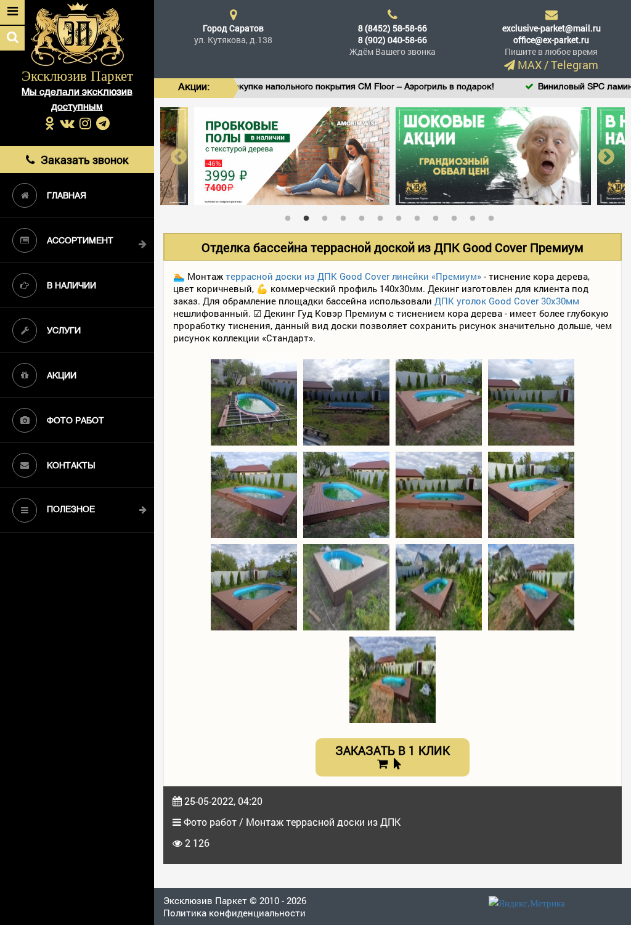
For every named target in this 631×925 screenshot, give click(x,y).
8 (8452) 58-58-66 (392, 28)
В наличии (71, 286)
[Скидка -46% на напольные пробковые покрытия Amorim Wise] (222, 155)
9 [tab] (439, 216)
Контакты (71, 466)
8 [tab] (420, 216)
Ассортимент (80, 241)
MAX (530, 64)
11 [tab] (476, 216)
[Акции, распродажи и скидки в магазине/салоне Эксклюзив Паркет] (423, 155)
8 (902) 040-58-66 (392, 40)
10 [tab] (457, 216)
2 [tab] (309, 216)
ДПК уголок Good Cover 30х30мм (506, 301)
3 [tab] (328, 216)
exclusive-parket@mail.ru (551, 28)
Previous (178, 156)
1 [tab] (291, 216)
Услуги (64, 331)
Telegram (574, 64)
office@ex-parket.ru (551, 40)
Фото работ (75, 421)
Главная (66, 196)
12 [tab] (494, 216)
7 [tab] (402, 216)
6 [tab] (383, 216)
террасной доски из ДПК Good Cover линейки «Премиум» (353, 276)
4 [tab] (346, 216)
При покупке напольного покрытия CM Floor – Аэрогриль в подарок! (310, 87)
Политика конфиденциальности (234, 913)
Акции (61, 376)
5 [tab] (365, 216)
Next (606, 156)
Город (233, 28)
